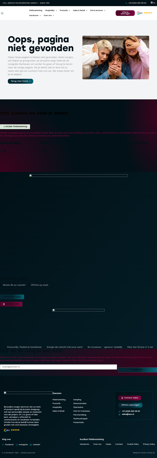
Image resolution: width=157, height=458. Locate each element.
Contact (119, 444)
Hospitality (49, 11)
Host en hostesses (81, 411)
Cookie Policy (133, 444)
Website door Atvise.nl (144, 453)
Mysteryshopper (80, 419)
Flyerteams (78, 407)
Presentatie (78, 422)
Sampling (77, 400)
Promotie (64, 11)
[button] (145, 13)
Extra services (96, 11)
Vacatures (33, 16)
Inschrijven (137, 370)
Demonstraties (79, 404)
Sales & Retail (79, 11)
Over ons (48, 16)
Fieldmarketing (35, 11)
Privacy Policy (149, 444)
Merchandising (79, 415)
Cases (108, 444)
